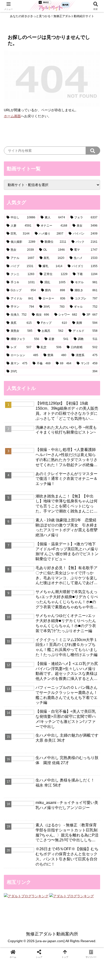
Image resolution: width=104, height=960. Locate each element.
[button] (93, 150)
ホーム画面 (12, 116)
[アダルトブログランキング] (26, 896)
